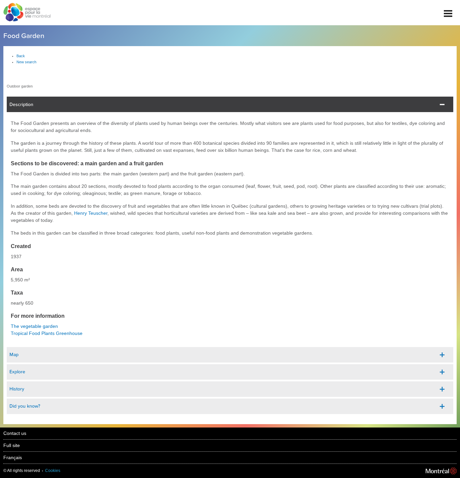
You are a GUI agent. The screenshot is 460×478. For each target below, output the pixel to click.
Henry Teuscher (90, 213)
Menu (448, 11)
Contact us (14, 433)
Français (12, 457)
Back (21, 56)
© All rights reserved (21, 470)
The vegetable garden (34, 326)
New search (26, 62)
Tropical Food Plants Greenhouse (47, 333)
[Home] (25, 13)
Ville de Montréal (441, 471)
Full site (11, 445)
